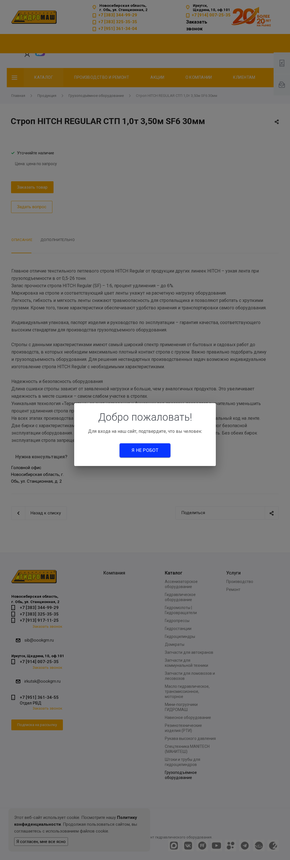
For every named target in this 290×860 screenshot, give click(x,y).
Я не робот (145, 450)
